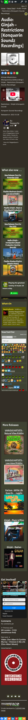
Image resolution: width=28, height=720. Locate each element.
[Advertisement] (13, 157)
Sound (21, 334)
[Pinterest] (14, 73)
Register (5, 613)
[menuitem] (2, 1)
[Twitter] (5, 73)
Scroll (25, 334)
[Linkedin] (11, 73)
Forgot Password (7, 616)
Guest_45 (8, 354)
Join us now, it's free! (14, 593)
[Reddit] (8, 73)
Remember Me (9, 611)
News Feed (11, 8)
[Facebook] (2, 73)
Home (3, 8)
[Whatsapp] (17, 73)
